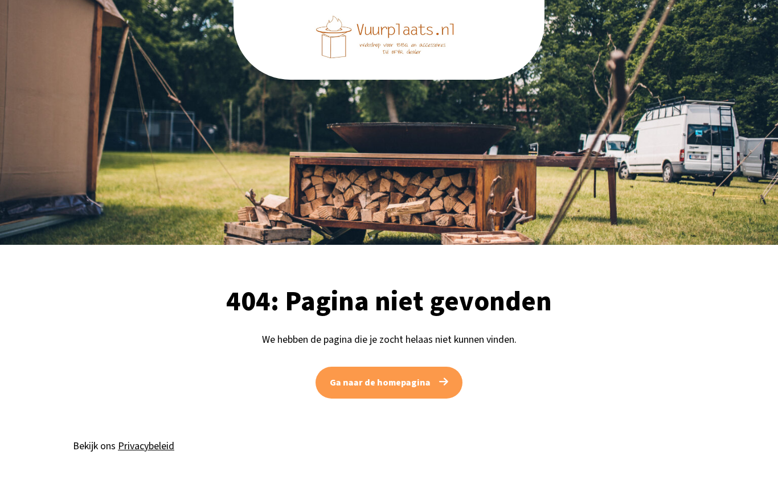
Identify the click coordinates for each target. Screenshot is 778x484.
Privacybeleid (146, 446)
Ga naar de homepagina (380, 382)
